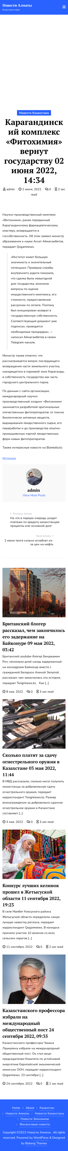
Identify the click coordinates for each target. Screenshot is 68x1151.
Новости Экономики (35, 1119)
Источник (9, 458)
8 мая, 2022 (14, 692)
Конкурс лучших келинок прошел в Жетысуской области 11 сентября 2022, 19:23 (31, 895)
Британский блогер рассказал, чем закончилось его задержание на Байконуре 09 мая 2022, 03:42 (33, 636)
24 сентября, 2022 (19, 1084)
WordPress (41, 1138)
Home (16, 1108)
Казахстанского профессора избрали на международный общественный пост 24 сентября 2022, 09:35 (33, 1023)
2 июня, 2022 (31, 189)
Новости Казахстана (34, 113)
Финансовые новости (35, 1124)
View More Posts (34, 495)
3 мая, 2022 (14, 822)
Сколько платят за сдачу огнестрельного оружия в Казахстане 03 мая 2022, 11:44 (30, 764)
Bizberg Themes (36, 1143)
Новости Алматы (17, 1113)
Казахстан (47, 1108)
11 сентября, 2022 (19, 947)
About (30, 1108)
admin (11, 189)
